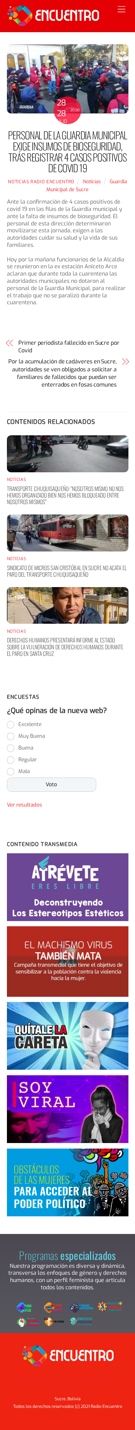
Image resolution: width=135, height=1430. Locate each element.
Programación (46, 1379)
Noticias (92, 181)
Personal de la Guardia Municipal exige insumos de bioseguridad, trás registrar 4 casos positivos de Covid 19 (67, 151)
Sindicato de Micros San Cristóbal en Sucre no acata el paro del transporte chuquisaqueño (67, 571)
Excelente (30, 724)
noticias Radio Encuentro (41, 182)
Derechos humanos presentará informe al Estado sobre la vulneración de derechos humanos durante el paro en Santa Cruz (65, 646)
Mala (24, 771)
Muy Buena (31, 736)
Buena (25, 747)
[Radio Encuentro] (53, 23)
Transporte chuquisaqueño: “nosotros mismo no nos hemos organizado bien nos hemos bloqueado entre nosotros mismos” (65, 495)
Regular (27, 759)
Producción (59, 1386)
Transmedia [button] (93, 1379)
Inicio (18, 1379)
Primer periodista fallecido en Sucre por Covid (68, 346)
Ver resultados (24, 804)
